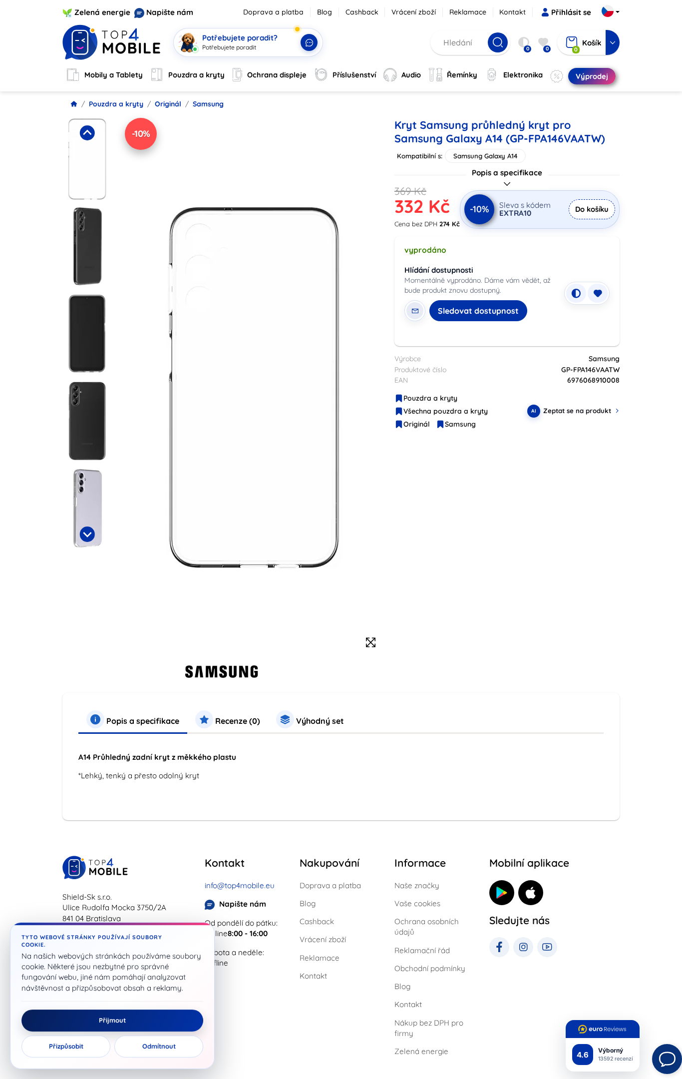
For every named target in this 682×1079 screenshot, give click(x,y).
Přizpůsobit (66, 1047)
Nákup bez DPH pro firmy (428, 1028)
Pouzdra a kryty (116, 103)
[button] (87, 159)
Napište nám (169, 12)
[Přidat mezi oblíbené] (598, 293)
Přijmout (112, 1021)
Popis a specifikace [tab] (141, 721)
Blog (324, 11)
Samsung (208, 103)
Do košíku (592, 209)
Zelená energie (102, 12)
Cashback (361, 11)
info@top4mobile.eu (240, 885)
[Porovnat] (576, 293)
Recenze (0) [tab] (236, 721)
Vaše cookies (417, 903)
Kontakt (512, 11)
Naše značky (416, 885)
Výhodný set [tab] (319, 721)
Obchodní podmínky (429, 968)
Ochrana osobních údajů (426, 927)
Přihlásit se (571, 12)
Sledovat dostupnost (478, 311)
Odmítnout (159, 1047)
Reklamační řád (422, 950)
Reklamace (467, 11)
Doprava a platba (273, 11)
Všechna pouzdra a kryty (445, 411)
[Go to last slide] (86, 132)
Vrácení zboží (413, 11)
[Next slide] (86, 534)
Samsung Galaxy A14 (485, 156)
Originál (168, 103)
